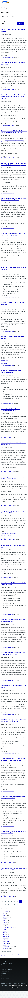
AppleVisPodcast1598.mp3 (7, 647)
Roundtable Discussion (8, 946)
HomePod (5, 922)
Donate (3, 964)
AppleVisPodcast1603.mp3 (7, 471)
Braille (4, 918)
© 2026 (9, 985)
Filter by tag (4, 21)
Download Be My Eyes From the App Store (6, 970)
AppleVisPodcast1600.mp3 (7, 577)
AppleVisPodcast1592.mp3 (7, 862)
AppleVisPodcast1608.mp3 (7, 297)
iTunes (4, 931)
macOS (4, 934)
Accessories (5, 911)
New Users (5, 938)
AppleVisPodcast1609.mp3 (7, 262)
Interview (5, 924)
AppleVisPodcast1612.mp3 (7, 157)
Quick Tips (5, 943)
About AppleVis (4, 961)
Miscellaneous (6, 936)
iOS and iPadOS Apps (8, 927)
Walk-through (6, 948)
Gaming (4, 920)
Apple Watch (6, 917)
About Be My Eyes (5, 967)
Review (4, 945)
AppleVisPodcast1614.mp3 (7, 89)
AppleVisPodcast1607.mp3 (7, 331)
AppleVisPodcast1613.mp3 (7, 125)
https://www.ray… (5, 360)
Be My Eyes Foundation (6, 963)
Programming (6, 941)
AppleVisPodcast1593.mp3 (7, 826)
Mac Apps (5, 932)
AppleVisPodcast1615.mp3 (7, 57)
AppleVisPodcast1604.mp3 (7, 437)
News (4, 939)
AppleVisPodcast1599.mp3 (7, 614)
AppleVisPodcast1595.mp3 (7, 753)
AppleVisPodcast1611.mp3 (7, 193)
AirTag (4, 913)
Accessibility (14, 985)
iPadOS (4, 929)
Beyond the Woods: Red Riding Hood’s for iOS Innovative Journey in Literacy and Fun (13, 96)
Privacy (22, 985)
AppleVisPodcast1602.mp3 (7, 505)
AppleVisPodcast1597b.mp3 (7, 680)
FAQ (2, 975)
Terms (19, 985)
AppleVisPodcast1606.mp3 (7, 365)
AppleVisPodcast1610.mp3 (7, 228)
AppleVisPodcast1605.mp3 (7, 403)
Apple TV (5, 915)
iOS (3, 925)
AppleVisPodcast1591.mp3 (7, 896)
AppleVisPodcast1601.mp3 (7, 539)
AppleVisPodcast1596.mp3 (7, 714)
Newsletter (3, 973)
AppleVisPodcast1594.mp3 (7, 791)
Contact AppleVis (5, 978)
